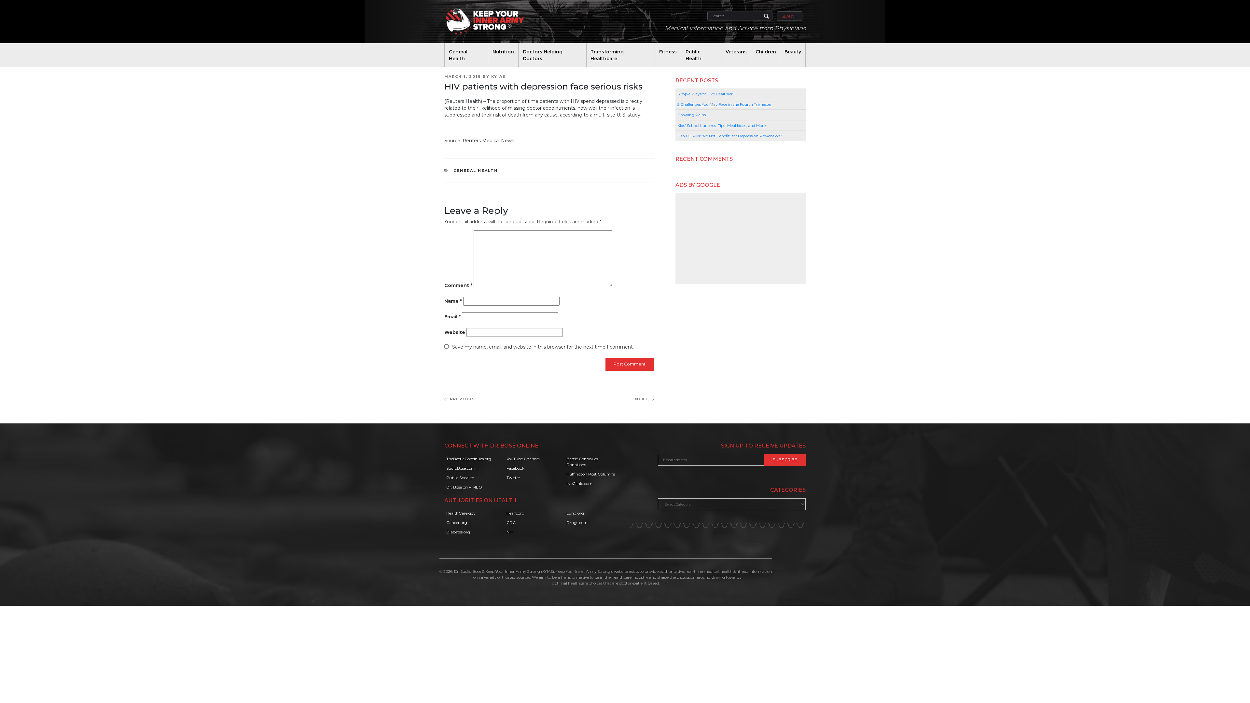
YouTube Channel (523, 458)
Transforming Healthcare (607, 55)
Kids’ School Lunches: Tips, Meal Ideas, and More (721, 125)
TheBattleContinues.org (468, 458)
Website (454, 332)
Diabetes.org (458, 532)
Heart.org (515, 513)
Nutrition (503, 52)
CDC (511, 522)
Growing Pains (691, 114)
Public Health (693, 55)
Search (790, 16)
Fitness (668, 52)
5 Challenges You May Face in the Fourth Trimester (724, 104)
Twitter (513, 477)
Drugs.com (577, 522)
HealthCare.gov (461, 513)
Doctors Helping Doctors (542, 55)
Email (452, 317)
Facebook (515, 468)
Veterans (736, 52)
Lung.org (575, 513)
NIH (510, 532)
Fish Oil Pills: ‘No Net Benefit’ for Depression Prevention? (729, 135)
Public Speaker (460, 477)
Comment (458, 285)
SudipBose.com (460, 468)
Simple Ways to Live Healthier (705, 93)
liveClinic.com (579, 483)
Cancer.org (456, 522)
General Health (458, 55)
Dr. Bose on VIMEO (464, 487)
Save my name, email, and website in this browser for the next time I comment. (543, 347)
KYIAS (498, 76)
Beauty (793, 52)
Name (453, 301)
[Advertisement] (740, 238)
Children (766, 52)
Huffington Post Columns (590, 474)
